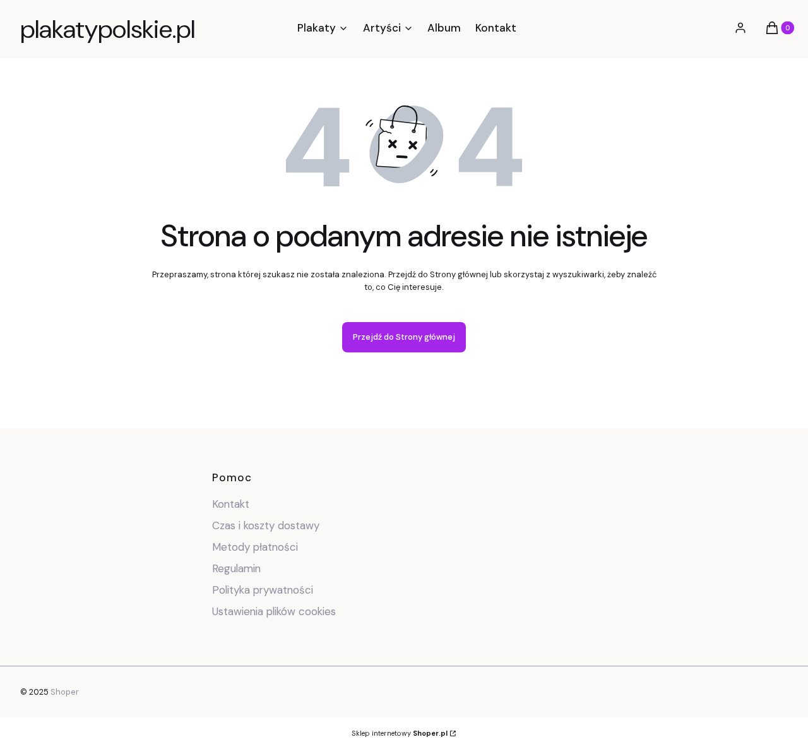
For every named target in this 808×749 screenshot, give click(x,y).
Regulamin (236, 568)
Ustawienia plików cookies (275, 611)
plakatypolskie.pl (107, 29)
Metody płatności (255, 547)
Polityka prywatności (262, 590)
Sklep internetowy (400, 733)
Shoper (64, 691)
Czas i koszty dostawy (265, 525)
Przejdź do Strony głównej (404, 337)
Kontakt (230, 504)
